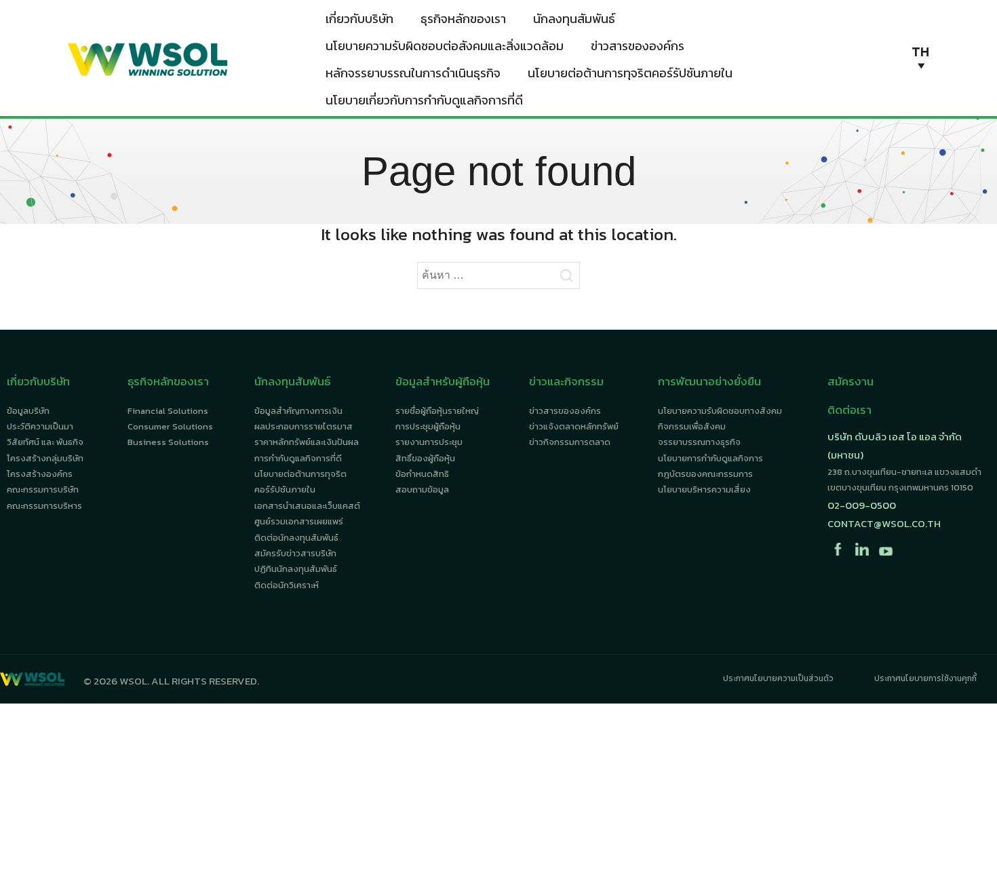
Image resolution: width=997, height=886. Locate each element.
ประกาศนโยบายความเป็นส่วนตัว (778, 678)
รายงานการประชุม (429, 442)
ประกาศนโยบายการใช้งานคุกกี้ (925, 678)
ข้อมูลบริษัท (28, 410)
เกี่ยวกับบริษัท (359, 18)
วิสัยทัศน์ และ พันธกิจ (45, 442)
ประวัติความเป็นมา (40, 426)
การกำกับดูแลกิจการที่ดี (298, 458)
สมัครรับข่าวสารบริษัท (295, 553)
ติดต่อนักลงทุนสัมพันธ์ (296, 537)
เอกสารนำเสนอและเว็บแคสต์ (307, 505)
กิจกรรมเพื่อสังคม (692, 426)
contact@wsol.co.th (884, 523)
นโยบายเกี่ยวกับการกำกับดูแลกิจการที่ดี (424, 100)
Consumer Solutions (170, 426)
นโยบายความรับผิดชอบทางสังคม (720, 410)
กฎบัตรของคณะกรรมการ (705, 473)
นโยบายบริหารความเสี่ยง (704, 489)
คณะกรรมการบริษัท (43, 489)
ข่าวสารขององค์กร (637, 46)
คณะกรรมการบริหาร (44, 505)
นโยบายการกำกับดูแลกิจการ (710, 458)
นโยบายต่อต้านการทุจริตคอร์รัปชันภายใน (630, 73)
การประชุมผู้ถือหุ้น (428, 426)
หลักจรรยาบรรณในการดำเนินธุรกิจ (413, 73)
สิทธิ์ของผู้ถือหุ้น (425, 458)
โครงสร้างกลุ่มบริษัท (45, 458)
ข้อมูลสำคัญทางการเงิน (298, 410)
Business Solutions (168, 442)
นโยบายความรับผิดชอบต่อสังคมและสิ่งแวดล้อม (445, 46)
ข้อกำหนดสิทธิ (422, 473)
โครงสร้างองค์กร (40, 473)
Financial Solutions (168, 410)
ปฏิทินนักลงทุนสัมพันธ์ (295, 568)
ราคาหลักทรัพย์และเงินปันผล (306, 442)
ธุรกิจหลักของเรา (463, 18)
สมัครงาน (850, 381)
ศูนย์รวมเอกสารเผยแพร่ (298, 521)
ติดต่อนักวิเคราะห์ (286, 585)
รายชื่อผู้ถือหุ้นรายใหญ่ (437, 410)
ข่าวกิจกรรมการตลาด (569, 442)
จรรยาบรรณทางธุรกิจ (699, 442)
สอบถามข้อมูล (422, 489)
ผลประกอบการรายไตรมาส (303, 426)
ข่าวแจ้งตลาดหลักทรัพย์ (574, 426)
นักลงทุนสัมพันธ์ (574, 18)
